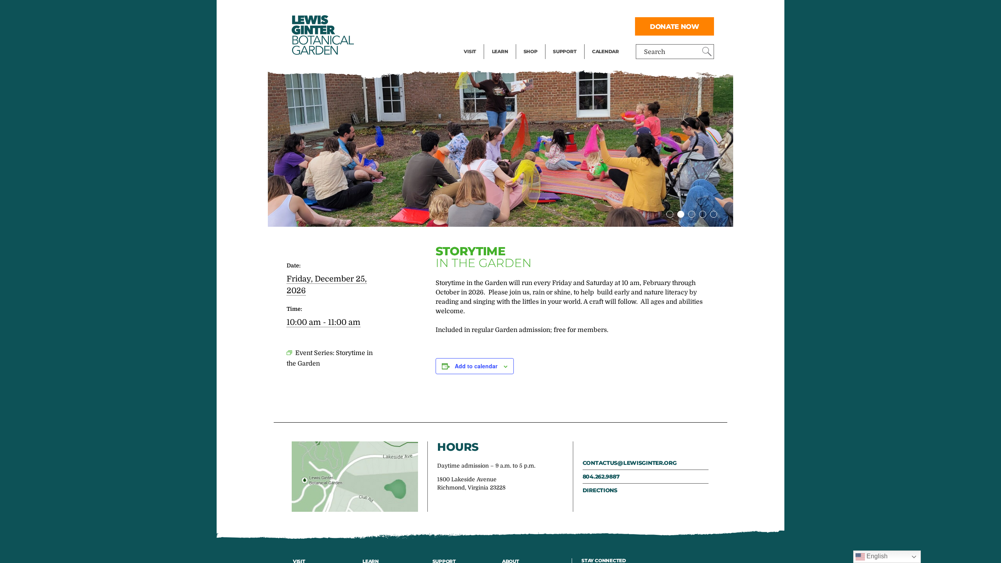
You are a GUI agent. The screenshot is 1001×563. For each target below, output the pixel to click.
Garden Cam (510, 25)
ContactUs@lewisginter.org (630, 462)
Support (564, 51)
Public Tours (510, 10)
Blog (498, 41)
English (876, 556)
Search (654, 52)
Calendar (605, 51)
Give (559, 25)
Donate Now (674, 26)
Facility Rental (485, 10)
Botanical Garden (322, 35)
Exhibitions (481, 41)
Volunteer (567, 41)
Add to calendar (476, 366)
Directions (600, 490)
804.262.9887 (601, 476)
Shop (531, 51)
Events (474, 25)
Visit (470, 51)
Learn (500, 51)
